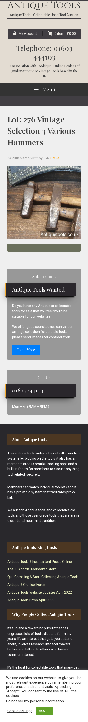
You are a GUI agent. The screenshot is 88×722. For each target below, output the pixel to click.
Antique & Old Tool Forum (26, 585)
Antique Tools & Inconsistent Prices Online (39, 561)
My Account (28, 34)
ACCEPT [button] (44, 711)
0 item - (65, 34)
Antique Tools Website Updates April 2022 (39, 592)
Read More (26, 349)
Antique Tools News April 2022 (30, 600)
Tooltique (44, 66)
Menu (49, 89)
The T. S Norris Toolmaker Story (31, 569)
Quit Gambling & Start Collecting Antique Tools (42, 577)
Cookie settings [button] (19, 711)
